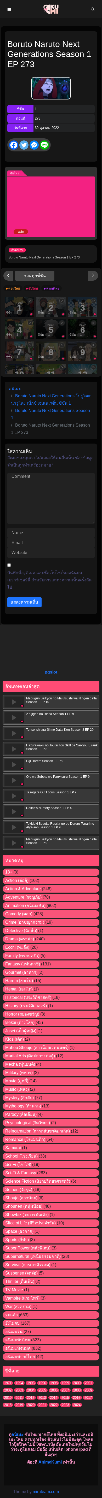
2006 (54, 1390)
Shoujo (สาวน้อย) (21, 1198)
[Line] (44, 145)
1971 (8, 1383)
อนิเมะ (18, 1434)
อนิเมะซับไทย (17, 1340)
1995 (31, 1383)
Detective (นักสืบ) (21, 930)
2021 (42, 1405)
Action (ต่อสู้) (17, 880)
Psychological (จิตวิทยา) (27, 1122)
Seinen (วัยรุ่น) (18, 1189)
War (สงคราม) (18, 1306)
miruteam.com (46, 1491)
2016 (76, 1398)
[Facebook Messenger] (34, 145)
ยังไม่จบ (12, 1323)
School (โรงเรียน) (21, 1156)
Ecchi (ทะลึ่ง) (17, 947)
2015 (65, 1398)
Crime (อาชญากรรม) (24, 922)
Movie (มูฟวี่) (16, 1081)
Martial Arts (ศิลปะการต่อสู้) (30, 1056)
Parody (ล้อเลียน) (21, 1114)
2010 (8, 1398)
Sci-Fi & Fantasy (20, 1173)
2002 (8, 1390)
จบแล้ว (11, 1315)
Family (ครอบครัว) (22, 955)
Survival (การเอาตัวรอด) (27, 1265)
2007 (65, 1390)
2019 (19, 1405)
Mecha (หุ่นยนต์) (20, 1064)
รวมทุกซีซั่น (35, 275)
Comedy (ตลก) (18, 914)
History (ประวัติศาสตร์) (26, 1006)
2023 (65, 1405)
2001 (88, 1383)
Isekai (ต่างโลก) (20, 1022)
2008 (77, 1390)
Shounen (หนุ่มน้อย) (23, 1206)
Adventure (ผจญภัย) (23, 897)
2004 (31, 1390)
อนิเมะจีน (13, 1331)
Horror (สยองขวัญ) (22, 1014)
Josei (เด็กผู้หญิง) (20, 1031)
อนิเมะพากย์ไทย (20, 1356)
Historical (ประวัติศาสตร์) (28, 997)
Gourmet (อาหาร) (21, 972)
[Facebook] (13, 145)
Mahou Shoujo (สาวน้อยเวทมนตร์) (37, 1047)
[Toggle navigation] (9, 9)
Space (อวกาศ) (19, 1231)
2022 (54, 1405)
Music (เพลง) (17, 1089)
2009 (88, 1390)
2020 (31, 1405)
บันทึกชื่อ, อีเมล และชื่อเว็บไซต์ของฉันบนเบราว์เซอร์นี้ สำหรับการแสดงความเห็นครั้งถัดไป (49, 579)
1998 (54, 1383)
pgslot (51, 672)
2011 (19, 1398)
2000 (77, 1383)
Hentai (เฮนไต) (19, 989)
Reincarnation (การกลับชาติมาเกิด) (37, 1131)
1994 (19, 1383)
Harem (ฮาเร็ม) (19, 980)
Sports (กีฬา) (17, 1239)
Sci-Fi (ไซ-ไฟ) (18, 1164)
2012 (30, 1398)
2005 (42, 1390)
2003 (19, 1390)
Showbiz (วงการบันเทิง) (27, 1214)
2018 (8, 1405)
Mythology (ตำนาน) (23, 1106)
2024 (77, 1405)
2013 (42, 1398)
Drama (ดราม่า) (19, 939)
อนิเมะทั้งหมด (18, 1348)
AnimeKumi (50, 1462)
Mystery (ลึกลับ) (19, 1097)
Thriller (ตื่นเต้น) (19, 1281)
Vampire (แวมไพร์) (22, 1298)
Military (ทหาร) (19, 1072)
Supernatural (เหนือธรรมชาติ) (33, 1256)
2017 (88, 1398)
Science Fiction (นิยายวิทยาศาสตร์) (37, 1181)
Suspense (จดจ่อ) (21, 1273)
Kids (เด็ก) (14, 1039)
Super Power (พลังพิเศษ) (27, 1248)
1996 (42, 1383)
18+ (8, 872)
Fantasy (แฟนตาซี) (22, 964)
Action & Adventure (23, 889)
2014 (53, 1398)
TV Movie (14, 1290)
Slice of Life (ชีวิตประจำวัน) (30, 1223)
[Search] (93, 9)
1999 (65, 1383)
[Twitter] (24, 145)
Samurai (13, 1148)
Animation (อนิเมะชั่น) (25, 905)
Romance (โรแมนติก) (25, 1139)
